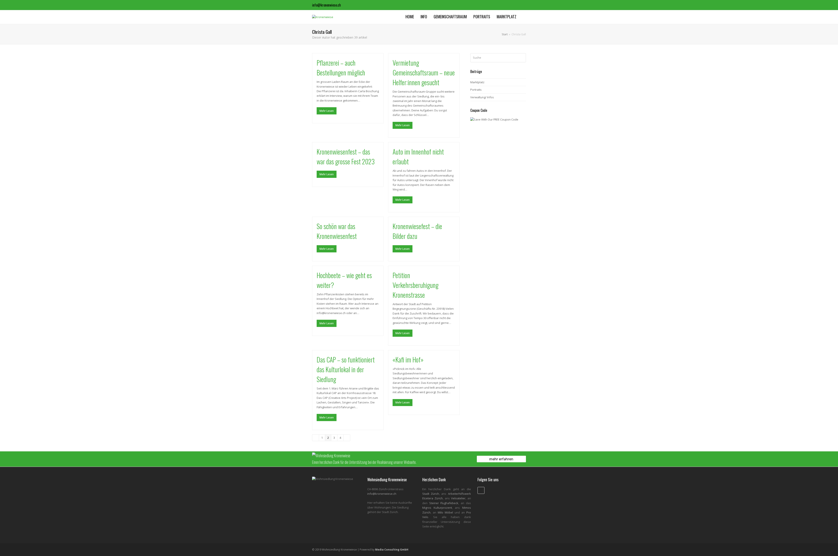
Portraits (476, 90)
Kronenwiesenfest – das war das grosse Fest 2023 (346, 156)
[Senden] (522, 58)
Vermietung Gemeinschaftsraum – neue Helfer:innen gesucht (424, 72)
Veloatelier (458, 498)
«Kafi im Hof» (408, 359)
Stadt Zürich (430, 494)
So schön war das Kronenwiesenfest (337, 231)
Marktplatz (477, 82)
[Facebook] (522, 5)
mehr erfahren (501, 459)
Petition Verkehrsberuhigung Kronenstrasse (415, 285)
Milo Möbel (445, 512)
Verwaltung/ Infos (482, 97)
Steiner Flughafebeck (443, 503)
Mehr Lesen (326, 111)
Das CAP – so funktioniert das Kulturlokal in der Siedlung (346, 369)
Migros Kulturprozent (437, 508)
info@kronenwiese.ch (326, 5)
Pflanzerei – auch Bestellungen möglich (341, 67)
